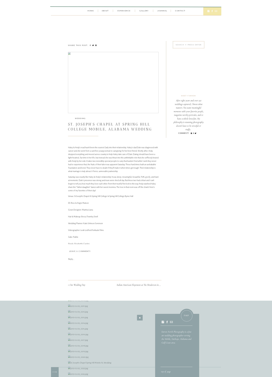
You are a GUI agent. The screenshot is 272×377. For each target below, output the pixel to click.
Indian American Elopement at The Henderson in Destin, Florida (144, 284)
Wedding (80, 118)
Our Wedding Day (77, 284)
